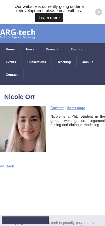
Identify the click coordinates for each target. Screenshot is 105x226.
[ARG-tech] (17, 31)
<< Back (7, 166)
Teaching (64, 62)
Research (52, 49)
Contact (12, 74)
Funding (77, 49)
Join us (87, 62)
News (30, 49)
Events (11, 62)
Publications (36, 62)
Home (10, 49)
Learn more (49, 17)
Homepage (76, 108)
